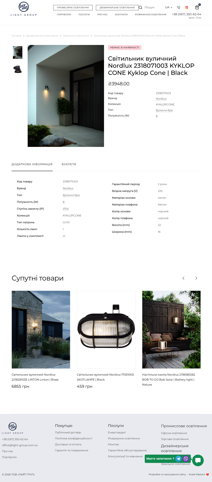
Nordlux (161, 98)
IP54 (66, 208)
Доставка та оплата (68, 444)
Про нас (7, 451)
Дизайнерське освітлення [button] (117, 7)
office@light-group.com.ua (20, 445)
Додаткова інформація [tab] (32, 164)
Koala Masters (197, 474)
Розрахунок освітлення (124, 438)
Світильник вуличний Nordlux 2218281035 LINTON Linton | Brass (35, 377)
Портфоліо (9, 457)
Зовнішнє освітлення (76, 35)
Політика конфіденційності (73, 438)
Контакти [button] (121, 14)
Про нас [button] (102, 14)
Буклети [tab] (69, 164)
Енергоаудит (117, 432)
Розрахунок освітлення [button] (150, 14)
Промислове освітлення (184, 426)
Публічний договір (68, 432)
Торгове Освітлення (175, 439)
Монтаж (113, 444)
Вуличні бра (164, 110)
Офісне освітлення (174, 433)
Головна (16, 35)
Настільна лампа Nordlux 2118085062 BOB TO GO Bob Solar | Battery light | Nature (168, 379)
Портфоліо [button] (64, 14)
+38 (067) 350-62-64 (186, 14)
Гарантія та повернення (71, 450)
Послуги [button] (84, 14)
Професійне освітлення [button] (73, 7)
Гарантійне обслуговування (127, 450)
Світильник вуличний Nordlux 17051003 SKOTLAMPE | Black (105, 377)
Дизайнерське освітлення (42, 35)
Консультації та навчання (125, 456)
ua (167, 7)
